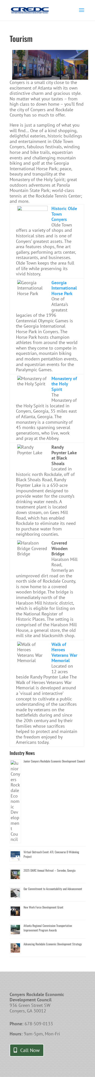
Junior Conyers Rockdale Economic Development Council (54, 761)
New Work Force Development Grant (43, 907)
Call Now (30, 1050)
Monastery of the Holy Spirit (64, 384)
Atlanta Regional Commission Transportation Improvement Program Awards (48, 927)
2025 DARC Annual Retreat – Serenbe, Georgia (49, 870)
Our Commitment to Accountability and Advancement (53, 889)
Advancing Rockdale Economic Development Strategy (53, 944)
